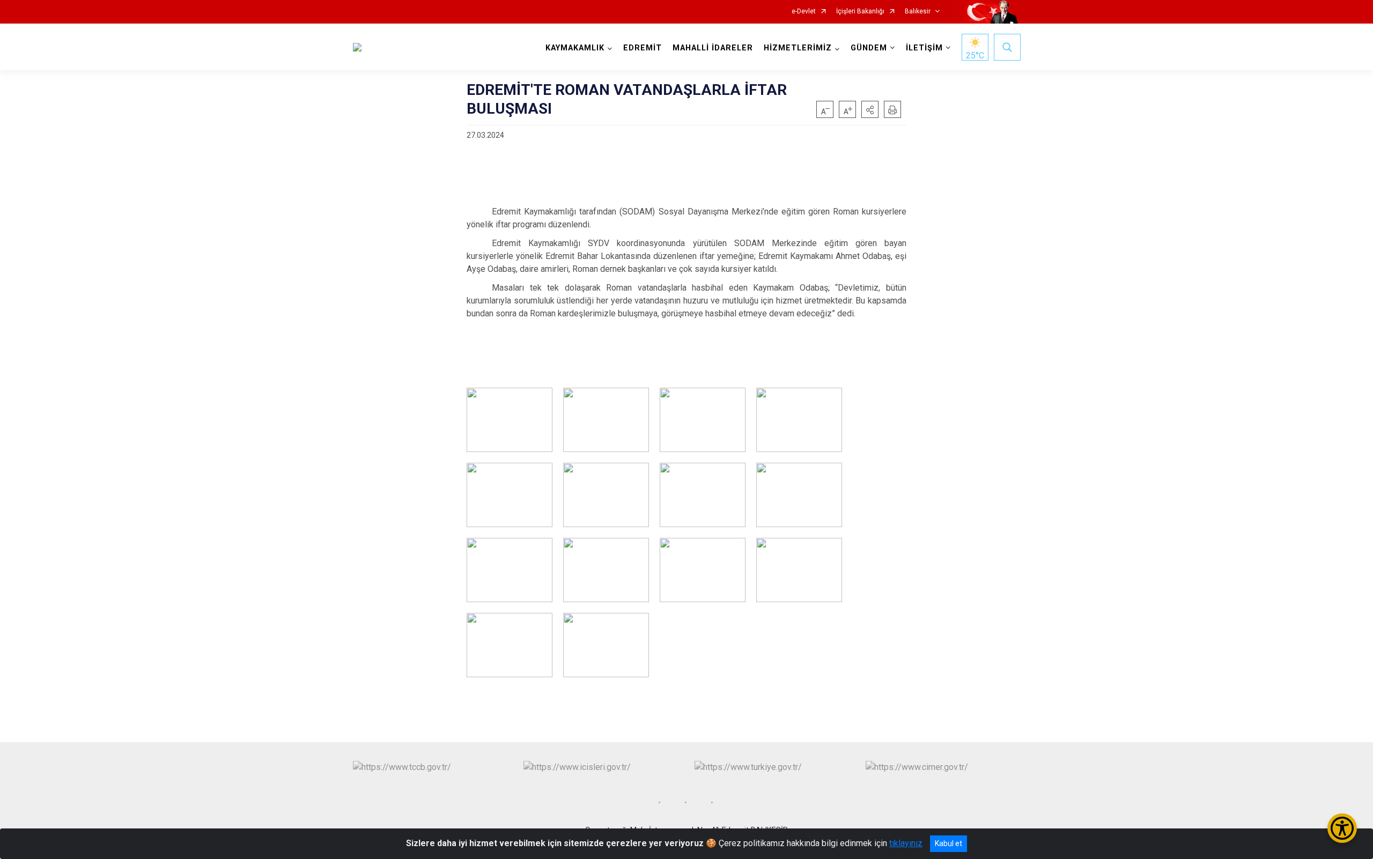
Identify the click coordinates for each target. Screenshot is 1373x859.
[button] (870, 109)
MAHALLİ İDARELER (713, 48)
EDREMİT (642, 48)
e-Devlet (804, 11)
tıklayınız (905, 843)
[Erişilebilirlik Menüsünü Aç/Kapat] (1342, 828)
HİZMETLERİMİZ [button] (798, 48)
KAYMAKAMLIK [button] (574, 48)
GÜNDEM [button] (869, 48)
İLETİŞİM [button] (924, 48)
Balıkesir (918, 11)
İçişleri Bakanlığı (860, 11)
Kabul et (948, 843)
